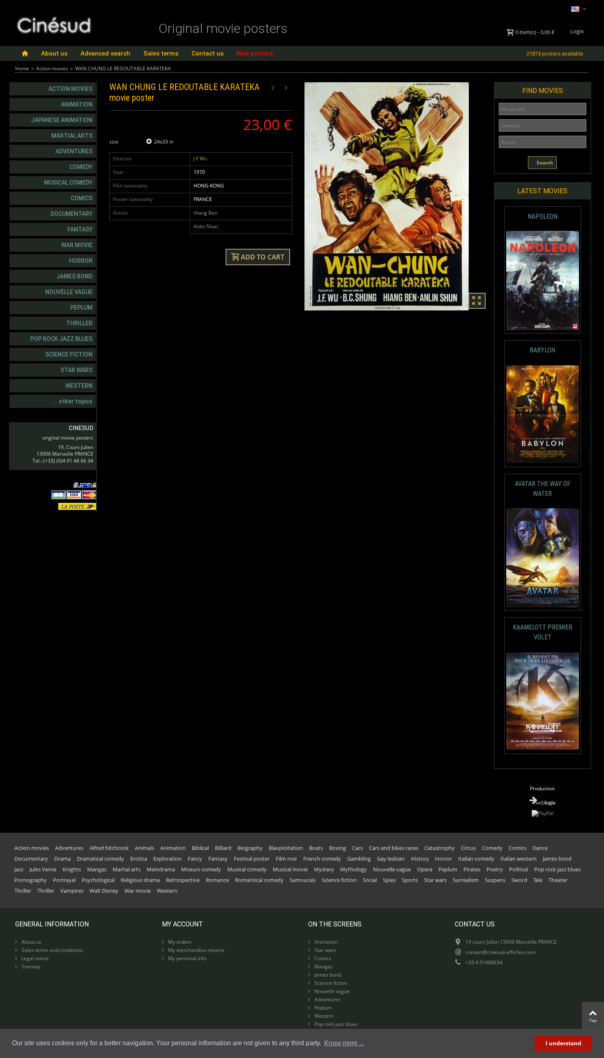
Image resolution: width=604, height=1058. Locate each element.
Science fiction (68, 354)
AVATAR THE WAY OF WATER (542, 489)
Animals (144, 848)
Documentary (71, 214)
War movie (76, 245)
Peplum (81, 307)
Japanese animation (61, 120)
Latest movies (542, 191)
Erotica (138, 858)
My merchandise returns (195, 950)
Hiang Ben (205, 212)
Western (78, 385)
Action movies (52, 68)
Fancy (195, 858)
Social (370, 880)
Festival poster (252, 858)
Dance (540, 848)
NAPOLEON (543, 216)
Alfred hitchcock (109, 848)
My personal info (186, 958)
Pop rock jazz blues (61, 339)
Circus (468, 848)
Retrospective (183, 880)
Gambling (359, 858)
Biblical (200, 848)
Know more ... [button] (344, 1042)
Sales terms (160, 53)
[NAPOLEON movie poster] (542, 280)
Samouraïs (303, 880)
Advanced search (105, 53)
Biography (250, 848)
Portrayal (64, 880)
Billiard (223, 848)
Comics (81, 198)
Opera (424, 869)
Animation (76, 104)
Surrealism (466, 880)
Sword (519, 880)
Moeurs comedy (201, 869)
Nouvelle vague (68, 292)
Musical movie (290, 869)
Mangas (96, 869)
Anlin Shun (206, 226)
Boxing (337, 848)
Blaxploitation (286, 848)
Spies (389, 880)
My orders (179, 941)
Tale (537, 880)
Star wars (76, 370)
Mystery (324, 869)
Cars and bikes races (393, 848)
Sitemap (30, 966)
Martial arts (71, 135)
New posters (255, 53)
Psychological (98, 880)
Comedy (80, 167)
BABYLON (542, 350)
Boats (316, 848)
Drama (62, 858)
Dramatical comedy (100, 858)
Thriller (79, 323)
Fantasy (79, 229)
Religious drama (140, 880)
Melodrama (161, 869)
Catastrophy (439, 848)
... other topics (72, 401)
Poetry (494, 869)
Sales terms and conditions (51, 950)
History (420, 858)
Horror (80, 260)
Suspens (495, 880)
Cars (357, 848)
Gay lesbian (391, 858)
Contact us (207, 53)
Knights (71, 869)
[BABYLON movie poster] (542, 414)
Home (22, 68)
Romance (217, 880)
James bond (74, 276)
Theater (558, 880)
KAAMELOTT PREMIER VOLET (542, 632)
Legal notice (34, 958)
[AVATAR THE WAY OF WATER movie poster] (542, 558)
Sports (410, 880)
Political (518, 869)
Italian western (518, 858)
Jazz (18, 869)
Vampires (71, 890)
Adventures (73, 151)
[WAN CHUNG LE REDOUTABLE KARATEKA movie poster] (395, 196)
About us (54, 53)
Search (544, 162)
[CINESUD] (53, 24)
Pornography (30, 880)
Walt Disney (104, 890)
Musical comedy (68, 182)
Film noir (286, 858)
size (114, 141)
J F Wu (200, 158)
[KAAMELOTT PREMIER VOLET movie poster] (542, 701)
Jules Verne (43, 869)
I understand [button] (563, 1043)
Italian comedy (476, 858)
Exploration (167, 858)
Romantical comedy (259, 880)
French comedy (322, 858)
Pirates (471, 869)
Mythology (353, 869)
